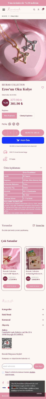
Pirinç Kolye (14, 16)
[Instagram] (8, 382)
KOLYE (4, 16)
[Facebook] (3, 382)
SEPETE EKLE (32, 133)
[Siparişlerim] (38, 9)
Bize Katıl (38, 366)
